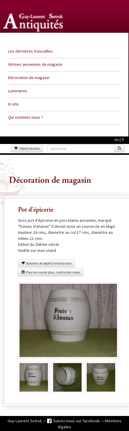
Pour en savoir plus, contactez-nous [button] (52, 272)
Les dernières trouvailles (30, 51)
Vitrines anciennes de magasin (35, 64)
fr (123, 139)
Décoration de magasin (29, 77)
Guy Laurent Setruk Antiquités (33, 38)
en (116, 139)
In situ (13, 104)
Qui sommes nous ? (25, 117)
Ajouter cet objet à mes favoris (48, 263)
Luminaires (17, 90)
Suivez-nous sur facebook (77, 420)
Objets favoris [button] (29, 148)
